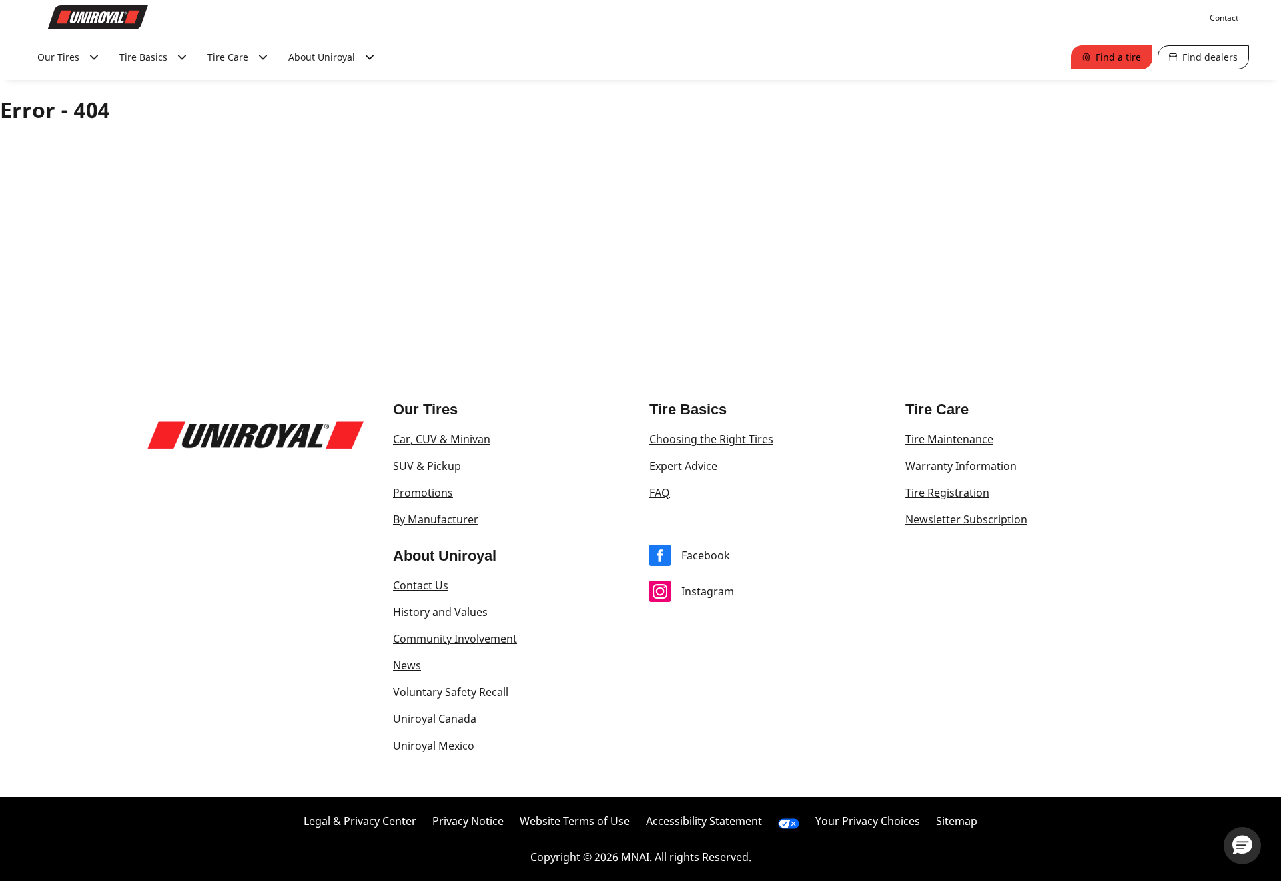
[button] (1242, 845)
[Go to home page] (98, 17)
